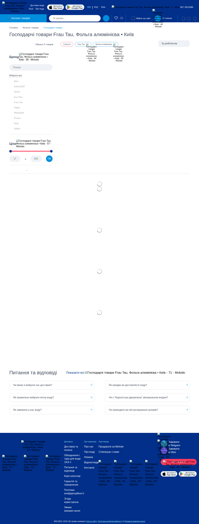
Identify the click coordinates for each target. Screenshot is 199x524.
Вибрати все (15, 75)
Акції (31, 9)
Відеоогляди (91, 462)
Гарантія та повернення (71, 483)
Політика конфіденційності (74, 492)
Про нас (88, 446)
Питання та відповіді (70, 469)
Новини (88, 457)
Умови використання (72, 509)
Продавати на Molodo (111, 446)
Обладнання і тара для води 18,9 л (72, 458)
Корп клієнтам (72, 476)
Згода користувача (71, 500)
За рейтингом (169, 43)
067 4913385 (186, 7)
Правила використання (135, 521)
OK (49, 158)
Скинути (67, 44)
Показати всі (75, 372)
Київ (103, 7)
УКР (89, 7)
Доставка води (37, 5)
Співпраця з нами (109, 452)
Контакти (89, 467)
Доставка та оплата (71, 448)
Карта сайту (91, 521)
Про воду (39, 9)
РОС (96, 7)
